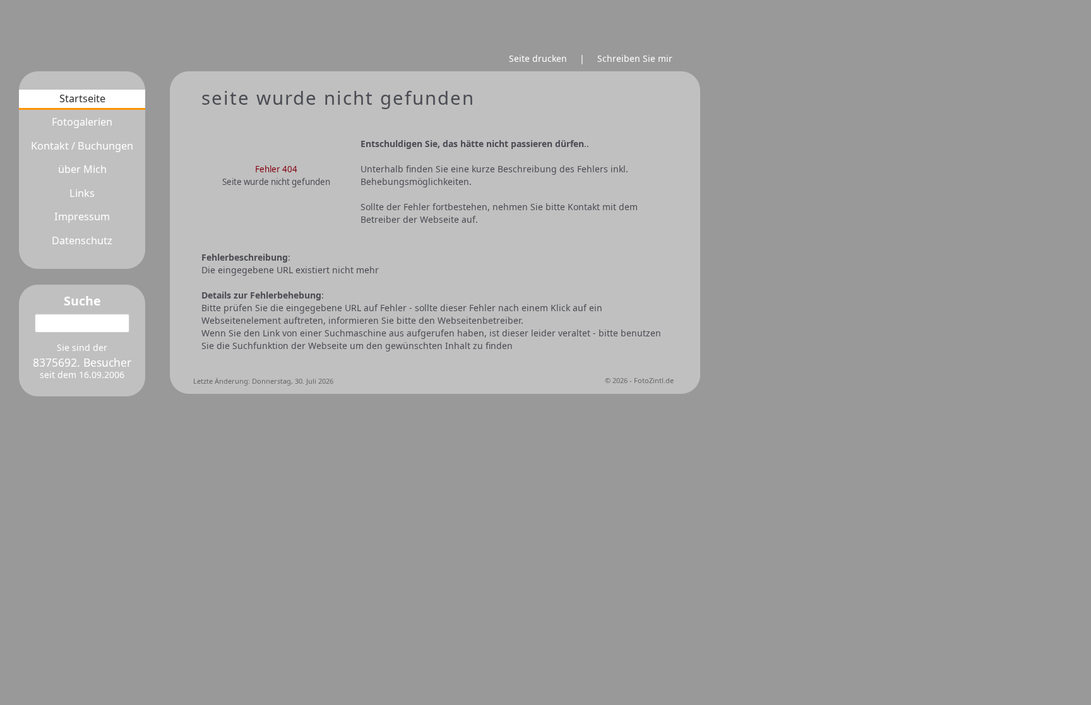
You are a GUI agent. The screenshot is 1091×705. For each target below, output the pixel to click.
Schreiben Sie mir (634, 58)
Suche (82, 300)
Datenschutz (82, 241)
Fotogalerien (82, 122)
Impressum (82, 217)
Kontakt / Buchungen (82, 146)
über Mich (82, 169)
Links (82, 193)
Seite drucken (538, 58)
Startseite (82, 99)
